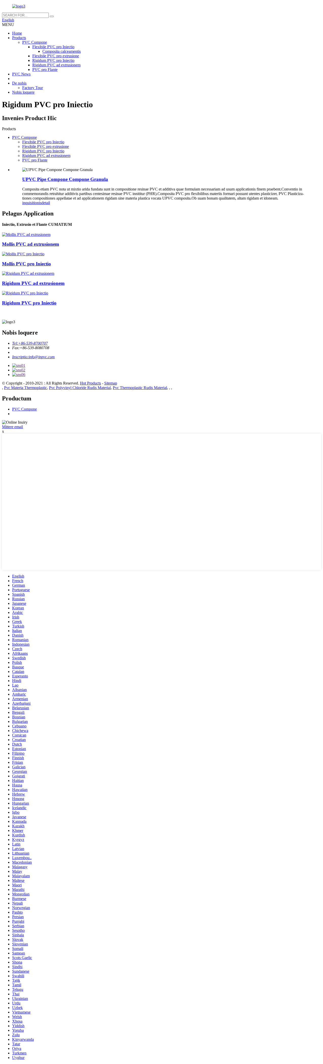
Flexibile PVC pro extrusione (55, 56)
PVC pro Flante (45, 69)
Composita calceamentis (61, 51)
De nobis (19, 83)
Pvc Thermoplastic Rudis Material (140, 388)
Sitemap (110, 383)
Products (19, 38)
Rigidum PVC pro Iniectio (53, 60)
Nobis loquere (23, 92)
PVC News (21, 74)
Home (17, 33)
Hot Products (90, 383)
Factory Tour (32, 88)
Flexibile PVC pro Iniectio (53, 47)
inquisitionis (31, 203)
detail (45, 203)
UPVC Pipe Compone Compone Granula (65, 179)
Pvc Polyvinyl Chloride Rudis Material (80, 388)
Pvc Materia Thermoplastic (25, 388)
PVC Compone (34, 42)
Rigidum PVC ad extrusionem (56, 65)
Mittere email (12, 427)
